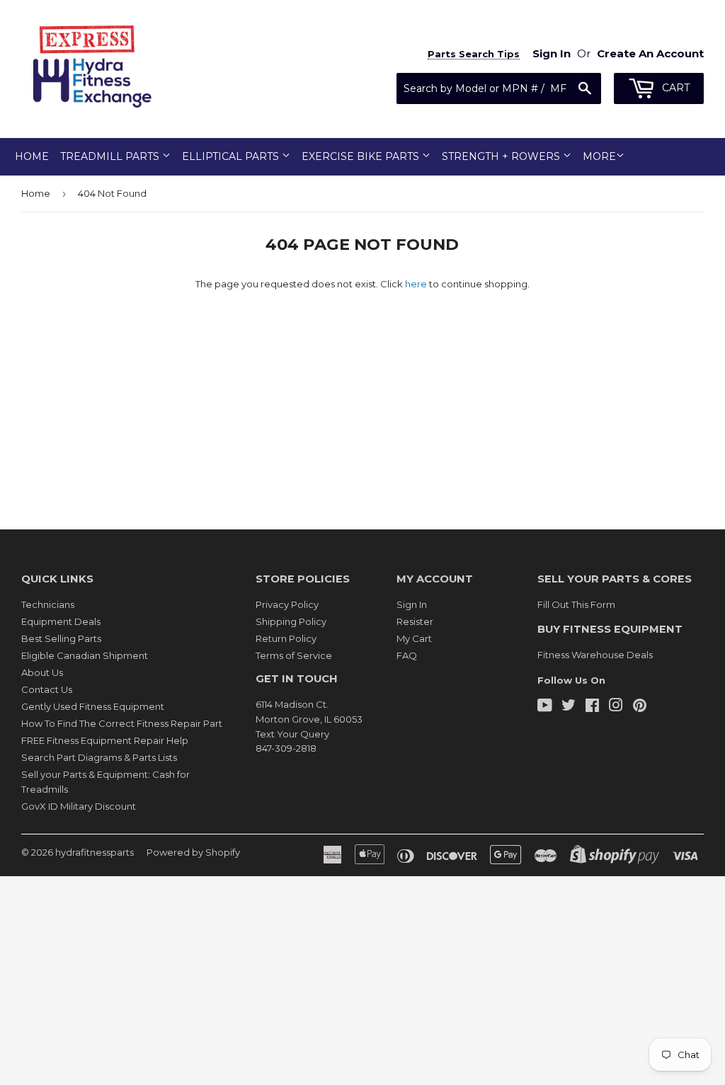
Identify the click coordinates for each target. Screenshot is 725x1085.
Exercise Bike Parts (362, 156)
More (599, 156)
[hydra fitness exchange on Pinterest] (639, 707)
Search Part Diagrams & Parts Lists (99, 757)
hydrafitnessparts (94, 852)
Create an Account (650, 53)
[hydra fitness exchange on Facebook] (592, 707)
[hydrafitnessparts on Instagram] (616, 707)
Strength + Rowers (502, 156)
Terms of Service (294, 655)
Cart (674, 87)
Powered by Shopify (193, 852)
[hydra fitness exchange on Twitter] (568, 707)
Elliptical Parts (232, 156)
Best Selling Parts (61, 638)
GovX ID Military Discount (78, 806)
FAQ (406, 655)
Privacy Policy (287, 604)
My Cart (414, 638)
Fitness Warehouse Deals (595, 654)
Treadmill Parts (111, 156)
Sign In (411, 604)
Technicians (47, 604)
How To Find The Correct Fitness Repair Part (121, 723)
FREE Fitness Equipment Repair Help (104, 740)
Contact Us (46, 689)
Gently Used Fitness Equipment (92, 706)
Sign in (551, 53)
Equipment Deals (61, 621)
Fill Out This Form (576, 604)
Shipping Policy (291, 621)
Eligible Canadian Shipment (84, 655)
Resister (414, 621)
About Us (42, 672)
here (416, 283)
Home (32, 156)
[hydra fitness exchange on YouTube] (544, 707)
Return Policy (286, 638)
